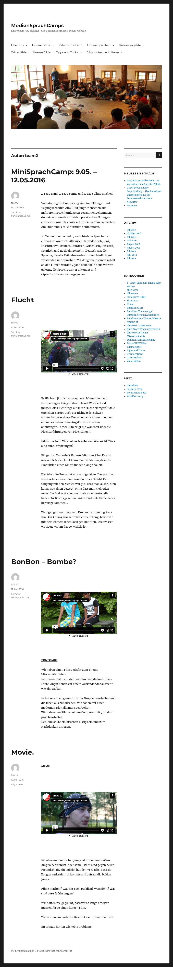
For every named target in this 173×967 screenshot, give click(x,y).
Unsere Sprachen (98, 45)
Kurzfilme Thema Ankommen (143, 314)
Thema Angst (134, 347)
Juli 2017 (131, 230)
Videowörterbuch (70, 45)
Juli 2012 (131, 258)
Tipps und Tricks (67, 52)
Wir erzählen (19, 52)
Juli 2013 (131, 251)
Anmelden (132, 385)
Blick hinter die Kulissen (102, 52)
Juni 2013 (132, 254)
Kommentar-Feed (136, 392)
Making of (132, 322)
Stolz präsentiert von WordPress (54, 951)
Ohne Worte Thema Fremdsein (143, 329)
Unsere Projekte (130, 45)
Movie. (22, 752)
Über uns (17, 45)
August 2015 (133, 244)
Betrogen (132, 205)
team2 (14, 202)
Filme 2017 (133, 300)
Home (130, 304)
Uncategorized (135, 354)
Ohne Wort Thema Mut (139, 325)
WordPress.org (135, 396)
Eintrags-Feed (134, 389)
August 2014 (133, 247)
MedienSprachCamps (37, 25)
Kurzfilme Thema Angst (140, 311)
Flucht (22, 300)
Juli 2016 (131, 237)
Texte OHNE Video (136, 343)
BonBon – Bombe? (43, 561)
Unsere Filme (41, 45)
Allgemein (17, 784)
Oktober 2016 (134, 233)
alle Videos (132, 290)
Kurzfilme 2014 (135, 307)
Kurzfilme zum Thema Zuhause (144, 318)
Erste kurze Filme (136, 297)
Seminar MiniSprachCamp (141, 339)
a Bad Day (132, 202)
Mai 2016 (132, 240)
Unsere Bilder (42, 52)
